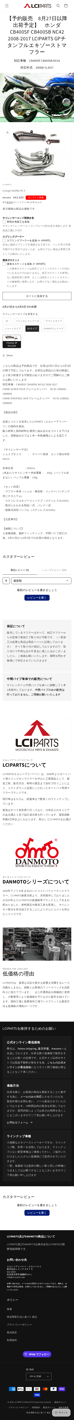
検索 (9, 1309)
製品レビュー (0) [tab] (20, 570)
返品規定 (12, 1332)
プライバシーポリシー (19, 1324)
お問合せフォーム (17, 1122)
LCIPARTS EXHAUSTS (24, 1402)
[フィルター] (6, 580)
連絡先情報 (64, 1407)
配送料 (9, 202)
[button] (7, 5)
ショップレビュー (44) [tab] (54, 570)
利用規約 (12, 1340)
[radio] (7, 321)
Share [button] (10, 355)
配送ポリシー (49, 1407)
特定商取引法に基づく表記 (22, 1316)
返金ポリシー (60, 1402)
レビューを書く (37, 597)
